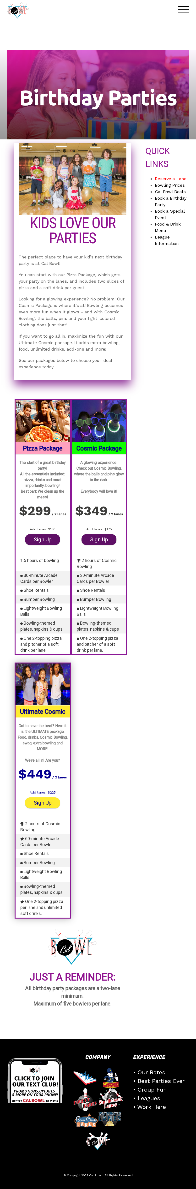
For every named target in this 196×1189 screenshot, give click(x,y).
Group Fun (152, 1089)
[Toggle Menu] (183, 9)
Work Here (151, 1107)
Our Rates (151, 1072)
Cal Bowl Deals (170, 191)
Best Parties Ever (161, 1081)
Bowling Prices (170, 185)
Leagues (148, 1098)
